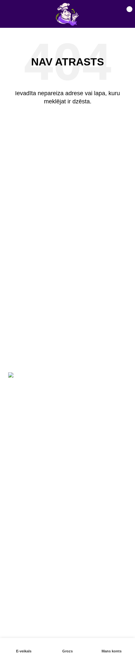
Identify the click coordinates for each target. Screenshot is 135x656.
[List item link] (67, 446)
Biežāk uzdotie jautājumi (33, 573)
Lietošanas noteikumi (29, 604)
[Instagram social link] (31, 498)
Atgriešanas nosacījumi (32, 616)
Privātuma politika (26, 628)
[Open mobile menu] (12, 14)
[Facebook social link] (16, 498)
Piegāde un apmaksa (29, 560)
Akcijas (13, 536)
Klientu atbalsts (23, 548)
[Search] (103, 14)
